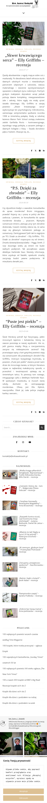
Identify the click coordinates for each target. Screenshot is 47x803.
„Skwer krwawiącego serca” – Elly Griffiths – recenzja (23, 60)
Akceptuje (23, 791)
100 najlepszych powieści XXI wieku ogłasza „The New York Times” (23, 671)
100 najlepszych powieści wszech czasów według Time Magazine (20, 637)
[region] (23, 780)
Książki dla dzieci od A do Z (14, 691)
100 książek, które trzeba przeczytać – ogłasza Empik (22, 648)
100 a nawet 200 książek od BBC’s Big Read (21, 680)
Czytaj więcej (23, 141)
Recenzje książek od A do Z (14, 685)
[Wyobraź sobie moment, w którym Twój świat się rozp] (11, 743)
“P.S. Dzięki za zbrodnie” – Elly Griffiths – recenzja (23, 193)
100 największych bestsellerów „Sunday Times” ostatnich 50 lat (23, 660)
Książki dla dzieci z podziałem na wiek (19, 703)
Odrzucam (23, 798)
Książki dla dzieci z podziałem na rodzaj (19, 697)
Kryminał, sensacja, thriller (19, 49)
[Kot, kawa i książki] (23, 4)
